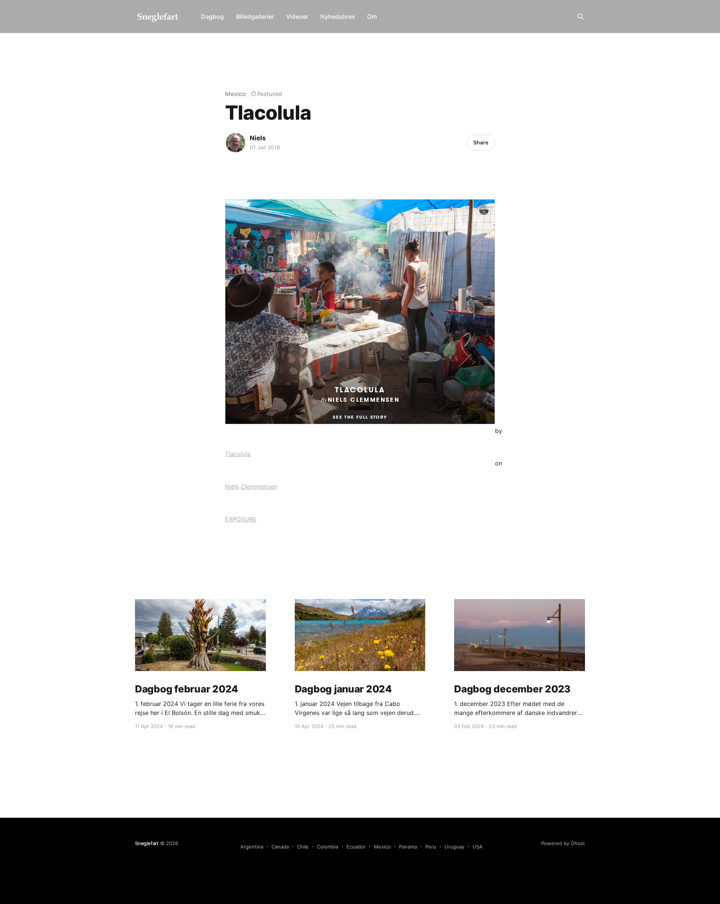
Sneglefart (147, 843)
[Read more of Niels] (235, 142)
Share (480, 142)
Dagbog (212, 16)
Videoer (297, 16)
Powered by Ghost (563, 843)
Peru (430, 847)
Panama (408, 847)
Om (372, 16)
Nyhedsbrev (337, 16)
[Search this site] (580, 17)
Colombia (327, 847)
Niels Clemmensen (251, 486)
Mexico (235, 94)
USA (477, 847)
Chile (303, 847)
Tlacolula (237, 454)
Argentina (251, 847)
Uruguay (454, 847)
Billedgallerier (255, 16)
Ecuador (356, 847)
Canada (280, 847)
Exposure (240, 519)
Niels (258, 138)
